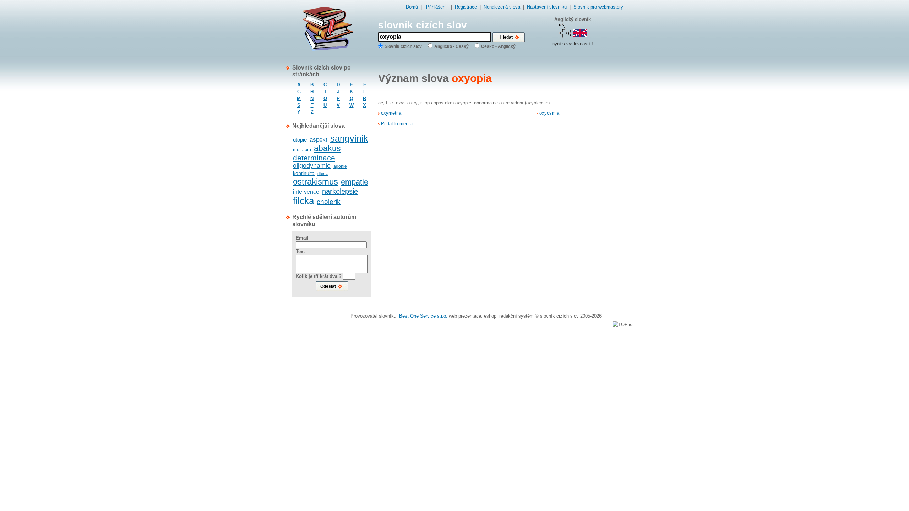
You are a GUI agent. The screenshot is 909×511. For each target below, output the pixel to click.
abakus (327, 148)
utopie (300, 140)
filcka (303, 201)
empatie (354, 181)
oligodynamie (312, 165)
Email (302, 238)
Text (300, 251)
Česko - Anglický (498, 46)
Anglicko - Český (451, 46)
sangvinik (349, 138)
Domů (412, 7)
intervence (306, 192)
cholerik (329, 201)
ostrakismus (315, 181)
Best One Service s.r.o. (423, 316)
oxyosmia (549, 113)
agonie (340, 166)
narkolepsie (340, 191)
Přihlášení (436, 7)
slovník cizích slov (422, 25)
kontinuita (304, 173)
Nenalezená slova (502, 7)
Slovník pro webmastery (598, 7)
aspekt (318, 139)
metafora (302, 149)
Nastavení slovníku (547, 7)
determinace (314, 158)
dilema (322, 173)
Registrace (466, 7)
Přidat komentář (397, 123)
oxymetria (391, 113)
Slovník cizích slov (403, 46)
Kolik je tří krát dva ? (319, 276)
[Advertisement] (594, 170)
